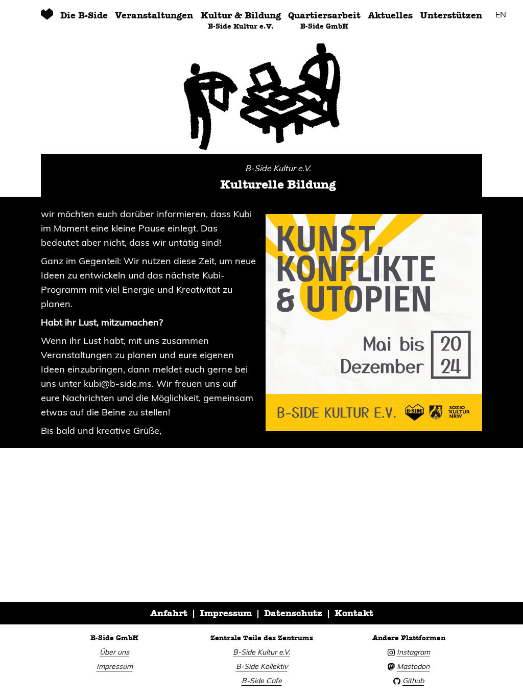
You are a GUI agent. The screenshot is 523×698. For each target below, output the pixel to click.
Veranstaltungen (154, 15)
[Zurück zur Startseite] (47, 19)
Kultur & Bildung (241, 20)
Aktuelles (390, 15)
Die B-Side (84, 15)
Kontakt (354, 613)
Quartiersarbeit (324, 20)
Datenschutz (293, 613)
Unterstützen (451, 15)
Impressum (226, 613)
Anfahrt (168, 613)
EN (500, 14)
